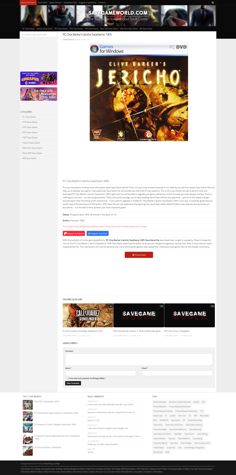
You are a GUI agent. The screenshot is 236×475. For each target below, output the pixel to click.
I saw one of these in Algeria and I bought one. (108, 428)
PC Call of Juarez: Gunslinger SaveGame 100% (83, 331)
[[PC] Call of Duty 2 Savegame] (189, 315)
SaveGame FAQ (70, 2)
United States (158, 448)
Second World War (195, 420)
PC (190, 416)
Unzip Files (171, 448)
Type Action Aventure (194, 425)
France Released (159, 406)
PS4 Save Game (76, 28)
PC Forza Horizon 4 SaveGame (47, 447)
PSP (195, 416)
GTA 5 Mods (77, 472)
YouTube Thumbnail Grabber (201, 469)
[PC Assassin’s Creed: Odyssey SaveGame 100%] (28, 428)
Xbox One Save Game (129, 28)
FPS (203, 402)
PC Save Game (29, 28)
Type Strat (174, 443)
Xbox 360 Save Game (109, 28)
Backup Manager (159, 402)
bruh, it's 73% (93, 420)
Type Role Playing (160, 443)
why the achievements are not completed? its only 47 (111, 412)
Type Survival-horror (202, 443)
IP (166, 416)
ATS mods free (142, 469)
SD (184, 420)
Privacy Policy (99, 378)
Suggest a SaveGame (87, 2)
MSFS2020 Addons (128, 469)
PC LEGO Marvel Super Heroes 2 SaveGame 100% (56, 413)
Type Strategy (186, 443)
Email (145, 368)
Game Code (157, 416)
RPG (155, 420)
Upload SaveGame (28, 2)
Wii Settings (157, 452)
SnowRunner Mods (103, 469)
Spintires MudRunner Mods (74, 469)
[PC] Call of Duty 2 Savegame (177, 331)
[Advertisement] (139, 160)
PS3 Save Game (61, 28)
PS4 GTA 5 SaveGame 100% (46, 401)
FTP (201, 411)
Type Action (157, 425)
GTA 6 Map (116, 469)
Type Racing (197, 438)
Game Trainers (55, 2)
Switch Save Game (44, 28)
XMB (167, 452)
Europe (196, 402)
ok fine (91, 452)
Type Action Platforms (177, 429)
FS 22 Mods (35, 469)
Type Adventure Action (162, 434)
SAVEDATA (164, 420)
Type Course (189, 434)
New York (182, 416)
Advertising (48, 464)
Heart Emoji (90, 469)
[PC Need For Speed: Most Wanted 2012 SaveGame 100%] (28, 439)
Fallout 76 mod (49, 472)
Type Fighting (202, 434)
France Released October (163, 411)
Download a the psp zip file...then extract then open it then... (114, 436)
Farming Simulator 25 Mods (51, 469)
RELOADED (204, 416)
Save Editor (42, 2)
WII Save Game (146, 28)
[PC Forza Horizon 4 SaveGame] (28, 451)
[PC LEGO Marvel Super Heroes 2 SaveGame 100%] (28, 416)
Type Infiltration (159, 438)
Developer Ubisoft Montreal (180, 402)
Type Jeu (171, 438)
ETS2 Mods (25, 472)
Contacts (102, 2)
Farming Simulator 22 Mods (178, 469)
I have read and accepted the (87, 378)
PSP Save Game (91, 28)
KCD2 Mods (25, 469)
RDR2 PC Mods (36, 472)
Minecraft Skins (127, 472)
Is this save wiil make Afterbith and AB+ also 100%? (110, 404)
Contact (57, 464)
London (173, 416)
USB (179, 448)
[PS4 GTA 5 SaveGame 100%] (28, 405)
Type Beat (178, 434)
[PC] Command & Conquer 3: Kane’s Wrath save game (137, 331)
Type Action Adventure (174, 425)
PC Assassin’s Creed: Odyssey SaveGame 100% (55, 424)
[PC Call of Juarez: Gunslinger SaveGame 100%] (88, 315)
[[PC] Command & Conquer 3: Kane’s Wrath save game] (138, 315)
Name (68, 368)
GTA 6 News (157, 472)
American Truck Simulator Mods (108, 472)
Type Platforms (184, 438)
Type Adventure (195, 429)
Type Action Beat (159, 429)
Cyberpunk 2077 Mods (158, 469)
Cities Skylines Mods (64, 472)
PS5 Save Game (29, 132)
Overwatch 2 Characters (143, 472)
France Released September (186, 411)
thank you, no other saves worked (103, 444)
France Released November (179, 406)
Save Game (175, 420)
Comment (69, 351)
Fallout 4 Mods (89, 472)
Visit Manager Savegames (194, 448)
